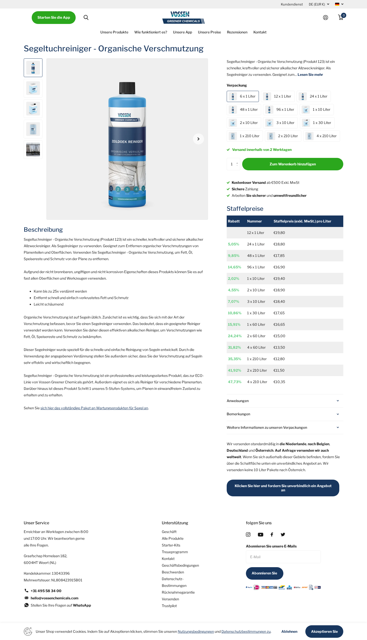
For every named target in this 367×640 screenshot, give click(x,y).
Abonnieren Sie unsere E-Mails (271, 546)
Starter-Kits (171, 545)
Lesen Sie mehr (310, 74)
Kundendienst (292, 4)
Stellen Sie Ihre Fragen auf (61, 605)
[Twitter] (283, 534)
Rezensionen (237, 32)
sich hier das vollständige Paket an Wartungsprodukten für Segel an (94, 408)
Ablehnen (289, 632)
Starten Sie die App (53, 17)
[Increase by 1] (238, 159)
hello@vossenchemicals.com (54, 598)
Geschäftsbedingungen (180, 565)
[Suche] (86, 17)
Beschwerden (173, 572)
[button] (198, 139)
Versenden (170, 599)
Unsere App (182, 32)
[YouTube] (260, 534)
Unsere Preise (209, 32)
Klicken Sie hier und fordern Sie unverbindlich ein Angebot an (283, 488)
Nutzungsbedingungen (196, 631)
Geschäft (169, 532)
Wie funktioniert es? (150, 32)
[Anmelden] (327, 17)
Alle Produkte (173, 538)
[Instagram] (248, 534)
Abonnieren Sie (265, 573)
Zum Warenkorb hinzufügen (293, 164)
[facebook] (272, 534)
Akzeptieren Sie (324, 631)
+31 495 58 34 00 (46, 591)
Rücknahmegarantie (178, 592)
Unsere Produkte (114, 32)
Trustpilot (169, 606)
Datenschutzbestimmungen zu (246, 631)
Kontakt (260, 32)
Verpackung (237, 85)
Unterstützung (175, 523)
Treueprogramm (175, 552)
